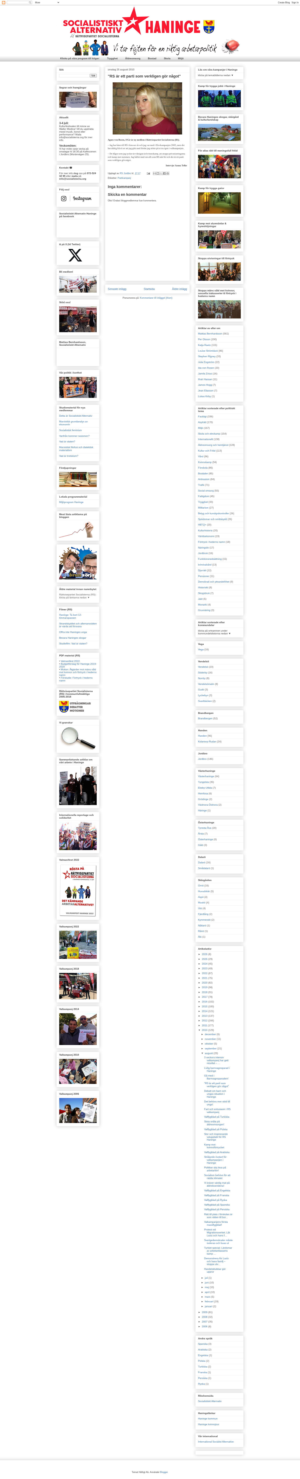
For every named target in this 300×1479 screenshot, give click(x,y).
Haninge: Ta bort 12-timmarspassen (70, 616)
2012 (205, 1020)
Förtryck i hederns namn (211, 541)
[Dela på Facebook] (164, 173)
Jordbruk (203, 553)
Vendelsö (203, 666)
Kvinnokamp (205, 462)
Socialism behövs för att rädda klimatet (217, 1176)
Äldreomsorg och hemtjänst (213, 445)
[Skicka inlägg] (148, 173)
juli (207, 1277)
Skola (167, 58)
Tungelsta (203, 782)
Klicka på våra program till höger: (80, 58)
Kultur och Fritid (206, 450)
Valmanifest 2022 (70, 661)
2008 (205, 1317)
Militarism (203, 507)
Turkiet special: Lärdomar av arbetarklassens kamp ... (218, 1250)
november (211, 1039)
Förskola (203, 467)
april (207, 1292)
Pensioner (203, 576)
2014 (205, 1011)
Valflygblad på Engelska (217, 1190)
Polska (201, 1360)
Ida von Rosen (206, 367)
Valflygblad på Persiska (217, 1209)
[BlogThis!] (158, 173)
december (211, 1034)
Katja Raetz (204, 345)
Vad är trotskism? (68, 455)
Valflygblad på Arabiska (217, 1152)
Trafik (201, 485)
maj (207, 1287)
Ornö (201, 885)
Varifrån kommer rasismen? (74, 436)
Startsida (149, 289)
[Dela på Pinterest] (167, 173)
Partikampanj (124, 178)
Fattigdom (203, 496)
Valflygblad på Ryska (215, 1200)
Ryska (201, 1383)
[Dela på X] (161, 173)
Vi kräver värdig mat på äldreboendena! (217, 1184)
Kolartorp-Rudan (207, 741)
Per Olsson (204, 339)
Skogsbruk (204, 593)
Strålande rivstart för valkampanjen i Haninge (215, 1160)
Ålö (200, 936)
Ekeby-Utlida (205, 787)
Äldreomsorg (132, 58)
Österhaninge (205, 839)
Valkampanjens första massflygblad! (216, 1223)
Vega (201, 649)
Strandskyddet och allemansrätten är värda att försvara (78, 625)
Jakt (200, 598)
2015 (205, 1006)
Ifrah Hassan (205, 379)
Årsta (201, 833)
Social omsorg (206, 490)
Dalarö (201, 862)
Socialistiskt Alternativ (210, 1401)
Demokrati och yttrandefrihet (213, 581)
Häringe (202, 810)
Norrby (202, 678)
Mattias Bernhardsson (210, 333)
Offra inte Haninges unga (73, 632)
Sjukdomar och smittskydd (212, 519)
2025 (205, 959)
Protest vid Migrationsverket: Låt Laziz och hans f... (217, 1232)
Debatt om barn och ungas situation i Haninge (215, 1093)
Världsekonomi (206, 536)
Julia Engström (206, 362)
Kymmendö (204, 919)
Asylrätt (202, 422)
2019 (205, 987)
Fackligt (202, 416)
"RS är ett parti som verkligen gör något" (216, 1085)
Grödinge (203, 799)
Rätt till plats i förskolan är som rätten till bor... (218, 1216)
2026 (205, 954)
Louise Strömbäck (208, 350)
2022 (205, 973)
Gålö (200, 845)
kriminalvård (204, 564)
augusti (209, 1053)
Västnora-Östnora (208, 804)
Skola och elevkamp (209, 433)
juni (207, 1282)
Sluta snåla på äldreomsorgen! (214, 1123)
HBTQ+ (202, 524)
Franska (202, 1372)
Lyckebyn (203, 695)
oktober (209, 1043)
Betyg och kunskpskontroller (213, 513)
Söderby (202, 672)
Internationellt (205, 439)
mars (208, 1296)
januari (209, 1306)
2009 (205, 1312)
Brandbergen (205, 718)
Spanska (203, 1343)
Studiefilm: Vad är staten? (73, 643)
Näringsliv (203, 547)
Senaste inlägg (117, 289)
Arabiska (203, 1349)
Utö (200, 908)
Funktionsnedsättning (210, 559)
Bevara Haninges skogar (72, 637)
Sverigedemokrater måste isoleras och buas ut (218, 1241)
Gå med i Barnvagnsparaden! (216, 1077)
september (211, 1048)
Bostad (152, 58)
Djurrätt (202, 570)
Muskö (201, 902)
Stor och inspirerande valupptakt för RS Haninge (216, 1137)
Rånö (201, 931)
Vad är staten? (67, 441)
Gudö (201, 689)
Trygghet (112, 58)
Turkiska (202, 1366)
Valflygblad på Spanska (217, 1204)
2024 (205, 963)
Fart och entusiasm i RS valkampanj (217, 1110)
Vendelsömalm (206, 684)
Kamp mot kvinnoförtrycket (214, 1146)
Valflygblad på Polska (215, 1129)
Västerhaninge (206, 776)
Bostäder (203, 473)
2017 (205, 996)
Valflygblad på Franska (216, 1195)
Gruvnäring (204, 610)
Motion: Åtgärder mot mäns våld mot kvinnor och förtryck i (78, 672)
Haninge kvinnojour (208, 1424)
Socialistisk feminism (70, 430)
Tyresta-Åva (204, 827)
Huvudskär (204, 891)
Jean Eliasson (205, 390)
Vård (200, 456)
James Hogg (205, 384)
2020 (205, 982)
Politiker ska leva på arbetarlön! (215, 1169)
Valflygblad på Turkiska (216, 1116)
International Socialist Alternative (216, 1441)
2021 (205, 978)
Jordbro (202, 758)
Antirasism (204, 479)
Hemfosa (203, 793)
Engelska (203, 1355)
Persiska (202, 1378)
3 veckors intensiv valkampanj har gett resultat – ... (216, 1060)
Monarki (202, 604)
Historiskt (203, 587)
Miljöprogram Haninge (71, 502)
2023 (205, 968)
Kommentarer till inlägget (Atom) (156, 298)
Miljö (181, 58)
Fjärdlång (203, 914)
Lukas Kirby (204, 396)
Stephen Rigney (207, 356)
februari (209, 1301)
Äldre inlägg (179, 289)
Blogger (164, 1472)
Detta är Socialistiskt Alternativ (75, 415)
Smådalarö (204, 868)
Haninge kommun (208, 1418)
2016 (205, 1001)
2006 (205, 1326)
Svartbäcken (205, 701)
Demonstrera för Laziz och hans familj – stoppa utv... (216, 1261)
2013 (205, 1015)
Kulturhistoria (205, 530)
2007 (205, 1321)
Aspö (201, 897)
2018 (205, 992)
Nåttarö (202, 925)
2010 (205, 1030)
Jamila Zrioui (205, 373)
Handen (202, 735)
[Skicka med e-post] (154, 173)
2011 (205, 1025)
